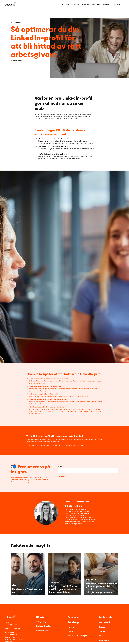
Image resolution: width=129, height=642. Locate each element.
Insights (70, 627)
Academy (85, 4)
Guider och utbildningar (77, 636)
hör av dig (25, 480)
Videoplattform (42, 630)
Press (101, 636)
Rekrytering (41, 622)
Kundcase (75, 4)
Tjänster (65, 4)
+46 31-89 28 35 (10, 625)
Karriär (102, 631)
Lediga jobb (96, 4)
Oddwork (106, 4)
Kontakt (116, 4)
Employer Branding (43, 626)
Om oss (102, 627)
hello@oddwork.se (11, 623)
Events (70, 631)
